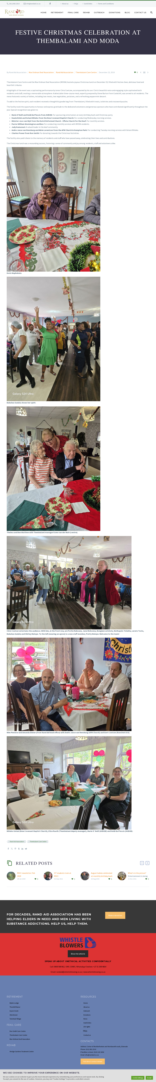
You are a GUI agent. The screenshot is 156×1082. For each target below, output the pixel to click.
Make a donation (115, 915)
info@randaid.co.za (33, 4)
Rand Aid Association (64, 72)
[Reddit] (26, 849)
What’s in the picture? (137, 873)
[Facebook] (50, 4)
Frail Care (73, 12)
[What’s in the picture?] (122, 876)
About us (65, 4)
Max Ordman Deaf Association (41, 72)
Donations (114, 12)
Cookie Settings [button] (138, 1078)
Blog (127, 12)
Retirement (57, 12)
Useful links (88, 4)
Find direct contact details (92, 1061)
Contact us (140, 12)
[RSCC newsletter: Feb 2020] (12, 876)
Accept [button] (149, 1078)
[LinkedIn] (22, 849)
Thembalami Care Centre (86, 72)
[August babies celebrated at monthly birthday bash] (86, 876)
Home (43, 12)
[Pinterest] (15, 849)
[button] (142, 863)
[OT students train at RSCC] (49, 876)
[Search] (151, 12)
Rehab (86, 12)
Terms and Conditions (106, 4)
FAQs (76, 4)
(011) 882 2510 (14, 4)
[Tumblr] (19, 849)
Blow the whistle (78, 954)
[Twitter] (12, 849)
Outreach (99, 12)
